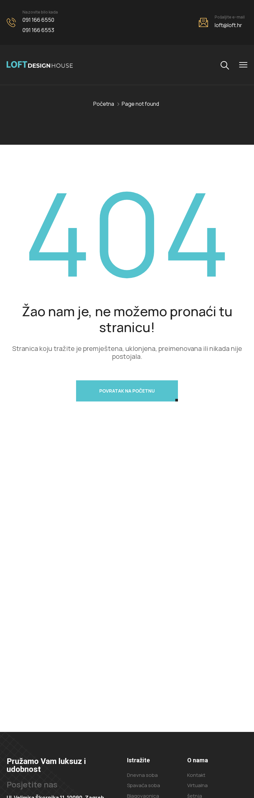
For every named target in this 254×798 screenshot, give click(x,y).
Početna (103, 103)
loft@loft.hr (228, 25)
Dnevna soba (142, 775)
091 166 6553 (38, 30)
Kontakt (196, 775)
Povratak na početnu (127, 391)
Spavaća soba (143, 785)
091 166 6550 (38, 19)
